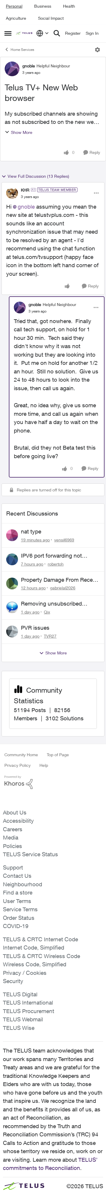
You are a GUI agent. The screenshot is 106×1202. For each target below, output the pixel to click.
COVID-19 (16, 926)
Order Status (18, 918)
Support (13, 867)
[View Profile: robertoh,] (12, 559)
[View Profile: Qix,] (12, 607)
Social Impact (51, 18)
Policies (12, 846)
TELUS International (28, 1002)
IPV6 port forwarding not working (51, 555)
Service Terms (20, 909)
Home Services (22, 49)
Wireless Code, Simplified (34, 964)
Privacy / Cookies (25, 973)
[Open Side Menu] (7, 33)
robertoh (56, 563)
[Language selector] (42, 33)
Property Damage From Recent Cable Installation (59, 579)
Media (10, 837)
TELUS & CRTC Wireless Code (41, 956)
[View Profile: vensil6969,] (12, 535)
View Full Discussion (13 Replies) (38, 176)
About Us (14, 812)
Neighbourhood (22, 884)
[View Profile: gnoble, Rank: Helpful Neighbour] (12, 68)
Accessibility (18, 820)
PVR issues (35, 627)
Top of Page (58, 754)
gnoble (28, 65)
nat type (31, 531)
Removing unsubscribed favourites (51, 603)
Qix (47, 611)
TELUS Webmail (23, 1019)
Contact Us (17, 875)
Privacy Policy (17, 765)
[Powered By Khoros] (53, 782)
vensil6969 (64, 539)
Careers (12, 829)
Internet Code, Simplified (33, 947)
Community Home (21, 754)
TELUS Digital (20, 994)
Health (69, 6)
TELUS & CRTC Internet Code (40, 939)
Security (13, 981)
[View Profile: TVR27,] (12, 631)
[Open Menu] (97, 50)
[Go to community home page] (24, 33)
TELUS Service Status (30, 854)
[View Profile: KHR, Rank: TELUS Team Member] (12, 193)
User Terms (17, 901)
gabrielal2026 (62, 587)
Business (42, 6)
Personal (14, 6)
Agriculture (16, 18)
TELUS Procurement (28, 1011)
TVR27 (50, 636)
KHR (25, 189)
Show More (21, 132)
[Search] (56, 33)
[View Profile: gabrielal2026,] (12, 583)
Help (43, 765)
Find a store (17, 892)
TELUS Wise (18, 1028)
